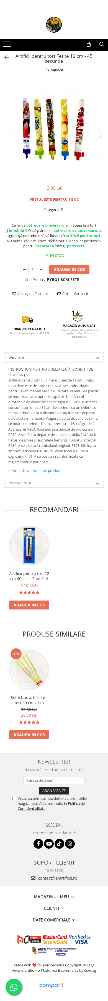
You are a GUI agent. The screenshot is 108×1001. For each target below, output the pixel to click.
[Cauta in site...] (102, 44)
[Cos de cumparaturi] (89, 44)
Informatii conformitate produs (34, 470)
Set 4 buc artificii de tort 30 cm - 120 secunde (29, 700)
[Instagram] (70, 844)
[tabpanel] (54, 129)
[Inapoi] (4, 57)
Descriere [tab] (16, 357)
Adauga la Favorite (32, 293)
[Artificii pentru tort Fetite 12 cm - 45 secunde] (54, 129)
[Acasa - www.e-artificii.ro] (54, 25)
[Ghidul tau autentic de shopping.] (51, 985)
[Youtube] (49, 844)
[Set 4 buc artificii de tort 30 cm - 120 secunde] (29, 669)
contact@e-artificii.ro (57, 878)
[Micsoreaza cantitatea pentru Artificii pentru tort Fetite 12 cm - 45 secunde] (24, 269)
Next (99, 135)
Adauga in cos (69, 269)
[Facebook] (38, 844)
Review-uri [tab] (20, 482)
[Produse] (7, 46)
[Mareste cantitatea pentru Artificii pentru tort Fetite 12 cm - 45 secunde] (41, 269)
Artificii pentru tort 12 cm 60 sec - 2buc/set (29, 576)
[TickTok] (59, 844)
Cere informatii (74, 293)
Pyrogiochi (54, 69)
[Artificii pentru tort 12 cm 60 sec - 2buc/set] (29, 545)
